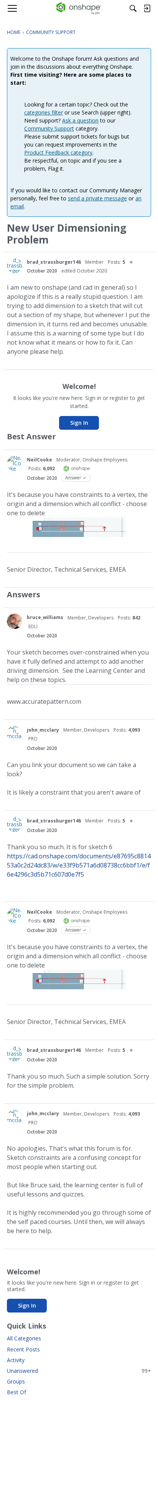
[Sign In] (147, 8)
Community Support (49, 128)
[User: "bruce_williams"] (14, 621)
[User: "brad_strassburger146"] (14, 265)
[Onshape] (79, 8)
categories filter (43, 112)
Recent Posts (23, 1349)
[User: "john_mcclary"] (14, 733)
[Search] (133, 8)
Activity (16, 1360)
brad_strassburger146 (54, 262)
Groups (16, 1381)
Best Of (16, 1392)
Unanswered (79, 1370)
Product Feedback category (58, 152)
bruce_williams (45, 617)
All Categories (24, 1338)
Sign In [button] (79, 422)
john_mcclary (43, 730)
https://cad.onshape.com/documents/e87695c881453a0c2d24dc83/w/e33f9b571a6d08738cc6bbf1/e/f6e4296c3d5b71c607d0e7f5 (79, 865)
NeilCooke (39, 459)
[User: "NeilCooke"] (14, 463)
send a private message (97, 198)
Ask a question (80, 120)
